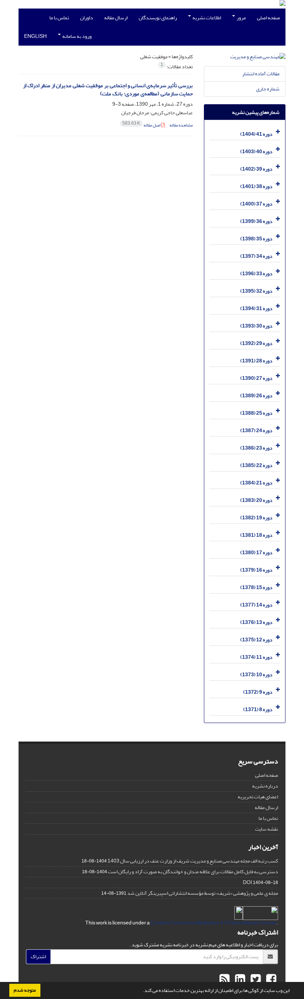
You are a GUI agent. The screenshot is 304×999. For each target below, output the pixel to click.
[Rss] (224, 979)
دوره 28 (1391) (256, 361)
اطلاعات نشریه (206, 18)
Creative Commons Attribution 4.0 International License (214, 923)
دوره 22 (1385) (256, 465)
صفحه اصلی (268, 18)
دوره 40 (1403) (256, 152)
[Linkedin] (239, 979)
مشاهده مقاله (181, 125)
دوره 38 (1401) (256, 186)
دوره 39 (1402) (256, 169)
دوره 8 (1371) (257, 709)
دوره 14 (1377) (256, 605)
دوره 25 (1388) (256, 413)
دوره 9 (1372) (257, 692)
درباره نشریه (265, 786)
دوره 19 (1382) (256, 518)
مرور (241, 18)
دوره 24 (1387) (256, 430)
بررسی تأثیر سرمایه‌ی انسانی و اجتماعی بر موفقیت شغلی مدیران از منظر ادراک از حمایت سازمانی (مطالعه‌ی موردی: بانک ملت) (108, 89)
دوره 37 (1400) (256, 204)
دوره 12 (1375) (256, 640)
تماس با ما (59, 18)
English (35, 36)
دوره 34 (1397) (256, 256)
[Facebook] (270, 979)
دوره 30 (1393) (256, 326)
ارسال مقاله (116, 18)
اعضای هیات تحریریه (258, 797)
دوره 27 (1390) (256, 378)
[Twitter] (254, 979)
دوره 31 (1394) (256, 308)
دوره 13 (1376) (256, 622)
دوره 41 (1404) (256, 134)
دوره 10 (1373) (256, 675)
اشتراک (38, 957)
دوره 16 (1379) (256, 570)
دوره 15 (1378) (256, 587)
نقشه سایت (266, 829)
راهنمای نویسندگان (158, 18)
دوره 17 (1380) (256, 553)
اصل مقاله (141, 125)
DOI (247, 882)
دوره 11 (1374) (256, 657)
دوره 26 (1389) (256, 396)
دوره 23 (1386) (256, 448)
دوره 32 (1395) (256, 291)
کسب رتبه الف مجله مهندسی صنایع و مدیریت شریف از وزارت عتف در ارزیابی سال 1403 (193, 861)
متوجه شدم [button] (25, 990)
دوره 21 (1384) (256, 483)
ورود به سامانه (77, 36)
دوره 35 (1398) (256, 239)
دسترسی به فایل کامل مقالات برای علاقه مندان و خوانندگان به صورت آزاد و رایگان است (193, 872)
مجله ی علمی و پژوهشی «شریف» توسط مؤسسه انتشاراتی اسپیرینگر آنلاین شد (202, 893)
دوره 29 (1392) (256, 343)
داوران (86, 18)
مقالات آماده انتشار (261, 74)
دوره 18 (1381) (256, 535)
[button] (141, 991)
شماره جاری (268, 89)
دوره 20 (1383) (256, 500)
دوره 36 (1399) (256, 221)
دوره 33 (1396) (256, 274)
